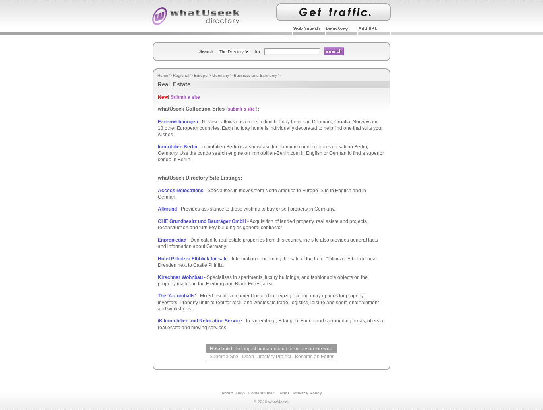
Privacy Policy (307, 393)
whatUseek (279, 402)
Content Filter (261, 393)
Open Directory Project (266, 356)
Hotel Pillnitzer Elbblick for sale (193, 259)
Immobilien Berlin (177, 147)
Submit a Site (223, 356)
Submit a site (185, 97)
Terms (284, 393)
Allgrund (167, 209)
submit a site (241, 109)
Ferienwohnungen (178, 122)
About (227, 393)
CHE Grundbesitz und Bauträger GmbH (202, 221)
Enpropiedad (172, 240)
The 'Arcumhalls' (177, 296)
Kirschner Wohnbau (180, 277)
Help (240, 393)
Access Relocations (181, 190)
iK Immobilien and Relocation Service (200, 321)
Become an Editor (314, 356)
